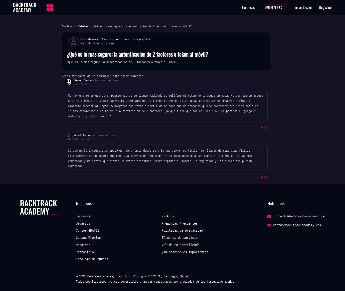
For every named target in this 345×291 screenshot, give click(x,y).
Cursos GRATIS (87, 230)
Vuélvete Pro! (274, 7)
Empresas (248, 7)
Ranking (168, 216)
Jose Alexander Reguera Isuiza (100, 39)
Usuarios (83, 223)
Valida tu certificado (180, 245)
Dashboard (68, 26)
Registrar (325, 7)
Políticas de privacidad (182, 230)
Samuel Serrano (84, 80)
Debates (83, 26)
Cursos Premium (88, 237)
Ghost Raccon (82, 135)
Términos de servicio (180, 237)
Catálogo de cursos (92, 259)
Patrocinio (85, 252)
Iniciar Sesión (303, 7)
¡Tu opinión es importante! (185, 252)
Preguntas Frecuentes (180, 223)
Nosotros (83, 245)
